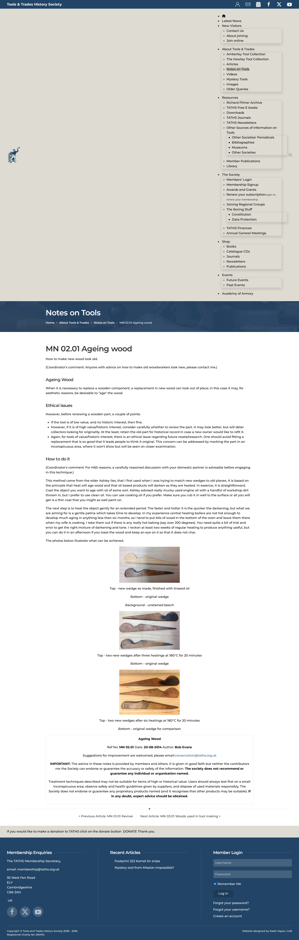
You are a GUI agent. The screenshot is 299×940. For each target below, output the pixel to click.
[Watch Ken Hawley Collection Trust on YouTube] (38, 912)
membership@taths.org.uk (38, 869)
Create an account (227, 916)
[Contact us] (248, 4)
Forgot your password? (231, 903)
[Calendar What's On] (258, 4)
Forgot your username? (231, 909)
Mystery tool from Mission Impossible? (144, 868)
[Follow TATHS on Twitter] (279, 4)
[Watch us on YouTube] (289, 4)
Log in (223, 893)
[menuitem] (224, 16)
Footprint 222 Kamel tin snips (137, 861)
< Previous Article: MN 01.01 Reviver (106, 816)
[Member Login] (237, 4)
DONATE (130, 831)
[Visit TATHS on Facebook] (268, 4)
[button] (290, 154)
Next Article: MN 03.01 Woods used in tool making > (180, 816)
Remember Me (229, 884)
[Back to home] (14, 154)
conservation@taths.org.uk (195, 755)
